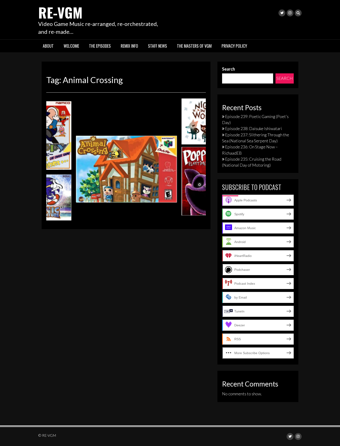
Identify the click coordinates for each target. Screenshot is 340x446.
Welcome (71, 46)
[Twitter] (281, 12)
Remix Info (129, 46)
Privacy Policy (234, 46)
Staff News (157, 46)
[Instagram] (290, 12)
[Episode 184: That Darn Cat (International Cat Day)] (126, 159)
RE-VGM (60, 12)
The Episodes (100, 46)
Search (228, 69)
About (48, 46)
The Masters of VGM (194, 46)
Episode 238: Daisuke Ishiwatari (253, 128)
